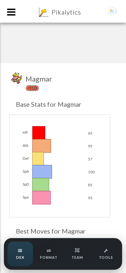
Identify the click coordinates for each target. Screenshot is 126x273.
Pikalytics (66, 12)
